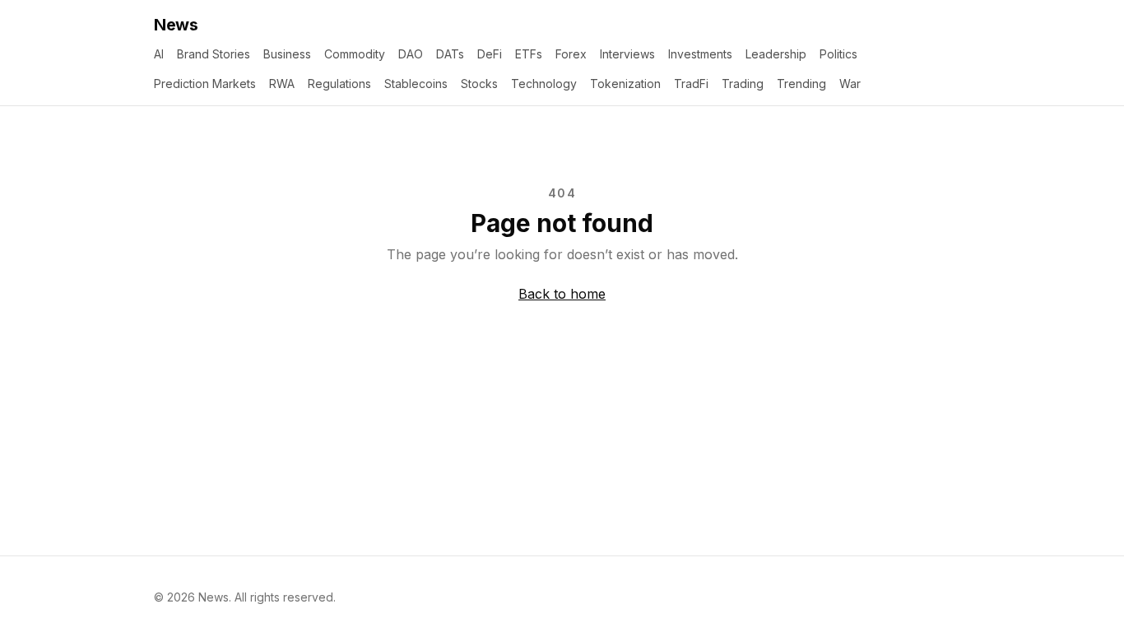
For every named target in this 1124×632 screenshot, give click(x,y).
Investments (700, 54)
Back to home (562, 294)
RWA (282, 84)
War (850, 84)
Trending (801, 84)
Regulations (339, 84)
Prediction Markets (205, 84)
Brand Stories (213, 54)
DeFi (489, 54)
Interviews (627, 54)
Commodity (354, 54)
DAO (410, 54)
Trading (743, 84)
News (175, 25)
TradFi (691, 84)
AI (159, 54)
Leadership (775, 54)
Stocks (479, 84)
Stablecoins (416, 84)
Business (287, 54)
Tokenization (625, 84)
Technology (544, 84)
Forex (571, 54)
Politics (838, 54)
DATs (450, 54)
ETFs (528, 54)
